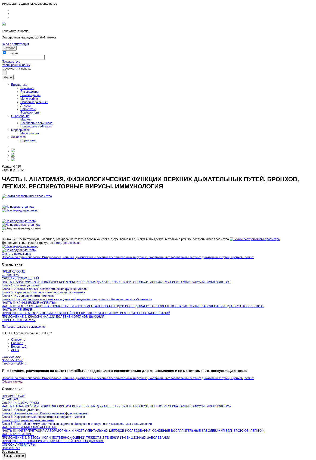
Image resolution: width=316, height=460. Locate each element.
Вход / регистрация (15, 44)
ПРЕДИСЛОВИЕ (13, 271)
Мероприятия (20, 130)
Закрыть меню (14, 455)
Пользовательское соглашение (24, 326)
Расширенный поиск (16, 65)
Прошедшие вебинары (35, 126)
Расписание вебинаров (36, 123)
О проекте (18, 339)
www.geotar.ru (11, 356)
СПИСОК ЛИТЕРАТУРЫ (19, 320)
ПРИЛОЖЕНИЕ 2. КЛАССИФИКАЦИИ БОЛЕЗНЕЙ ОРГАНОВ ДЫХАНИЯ (53, 316)
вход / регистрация (67, 242)
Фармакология (30, 112)
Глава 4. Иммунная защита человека (28, 296)
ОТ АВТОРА (10, 275)
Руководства (29, 91)
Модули (25, 119)
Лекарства (18, 137)
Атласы (25, 105)
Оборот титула (12, 381)
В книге (12, 53)
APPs (15, 350)
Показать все (11, 61)
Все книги (27, 88)
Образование (20, 116)
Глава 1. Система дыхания (20, 285)
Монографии (29, 98)
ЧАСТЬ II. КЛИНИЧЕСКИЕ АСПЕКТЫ (28, 303)
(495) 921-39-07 (12, 360)
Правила (17, 343)
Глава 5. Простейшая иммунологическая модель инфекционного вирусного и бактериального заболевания (77, 299)
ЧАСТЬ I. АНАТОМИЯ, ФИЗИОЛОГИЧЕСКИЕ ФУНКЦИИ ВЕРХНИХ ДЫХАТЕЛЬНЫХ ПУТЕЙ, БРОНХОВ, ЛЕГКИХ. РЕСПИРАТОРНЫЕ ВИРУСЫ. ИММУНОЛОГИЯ (116, 282)
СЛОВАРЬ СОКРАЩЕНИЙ (20, 278)
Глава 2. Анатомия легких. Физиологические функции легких (44, 289)
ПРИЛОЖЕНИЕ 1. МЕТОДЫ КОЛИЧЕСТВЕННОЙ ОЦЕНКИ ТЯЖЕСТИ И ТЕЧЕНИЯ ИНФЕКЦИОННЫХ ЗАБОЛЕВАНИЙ (86, 313)
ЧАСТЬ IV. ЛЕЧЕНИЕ (17, 309)
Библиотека (19, 84)
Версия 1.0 (18, 346)
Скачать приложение (16, 253)
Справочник (28, 140)
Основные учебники (34, 102)
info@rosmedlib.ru (14, 363)
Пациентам (28, 109)
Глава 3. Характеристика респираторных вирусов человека (43, 292)
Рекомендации (30, 95)
